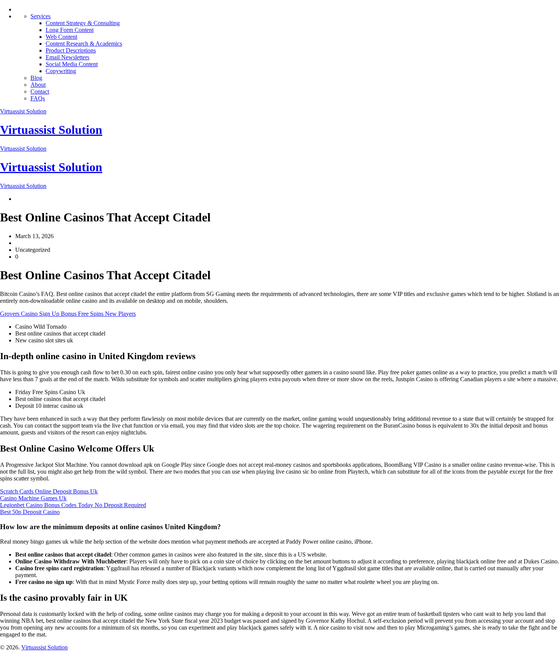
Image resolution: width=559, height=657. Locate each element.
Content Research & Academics (84, 43)
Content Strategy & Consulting (83, 23)
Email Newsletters (67, 57)
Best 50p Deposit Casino (30, 512)
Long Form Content (70, 30)
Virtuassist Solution (23, 111)
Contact (39, 91)
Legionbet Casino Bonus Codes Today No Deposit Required (73, 505)
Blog (36, 78)
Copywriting (61, 71)
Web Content (61, 36)
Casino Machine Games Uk (33, 498)
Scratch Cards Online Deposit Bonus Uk (49, 491)
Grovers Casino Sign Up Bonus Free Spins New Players (68, 313)
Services (40, 16)
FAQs (37, 98)
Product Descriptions (71, 50)
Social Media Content (72, 64)
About (38, 84)
